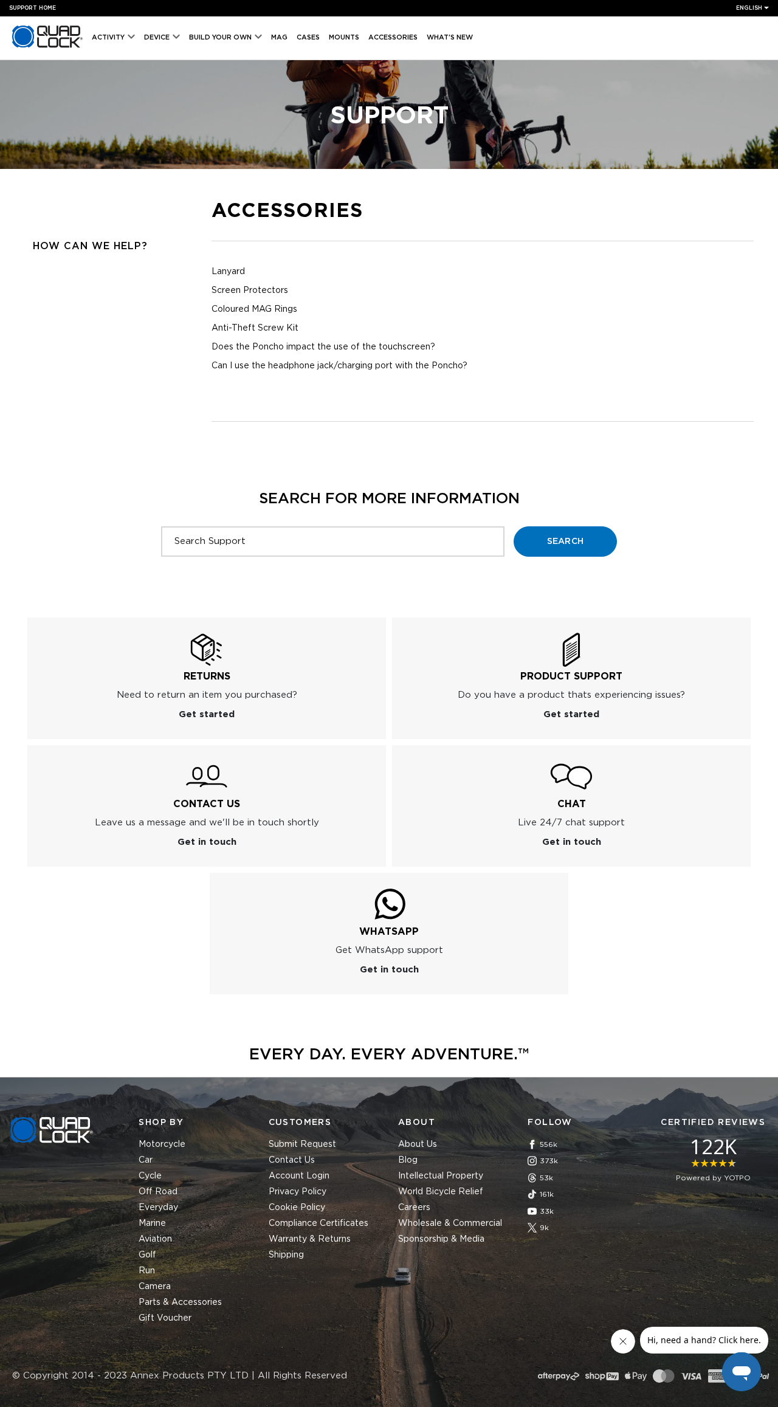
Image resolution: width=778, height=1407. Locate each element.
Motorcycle (162, 1144)
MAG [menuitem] (279, 37)
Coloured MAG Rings (254, 309)
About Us (417, 1144)
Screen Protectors (250, 290)
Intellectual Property (440, 1176)
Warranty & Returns (310, 1239)
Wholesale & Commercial (450, 1223)
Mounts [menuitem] (344, 37)
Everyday (158, 1207)
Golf (147, 1255)
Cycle (150, 1176)
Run (147, 1271)
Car (146, 1160)
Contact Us (292, 1160)
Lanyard (228, 271)
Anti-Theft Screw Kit (255, 328)
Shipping (286, 1255)
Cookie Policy (297, 1207)
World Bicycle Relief (440, 1192)
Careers (414, 1207)
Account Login (299, 1176)
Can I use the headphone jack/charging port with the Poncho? (339, 366)
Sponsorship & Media (441, 1239)
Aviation (155, 1239)
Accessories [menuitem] (393, 37)
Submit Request (302, 1144)
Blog (408, 1160)
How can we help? (90, 246)
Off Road (158, 1192)
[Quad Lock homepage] (47, 47)
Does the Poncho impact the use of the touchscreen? (323, 347)
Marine (152, 1223)
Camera (155, 1286)
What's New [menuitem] (450, 37)
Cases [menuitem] (308, 37)
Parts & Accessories (180, 1302)
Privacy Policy (297, 1192)
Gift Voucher (165, 1318)
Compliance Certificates (318, 1223)
